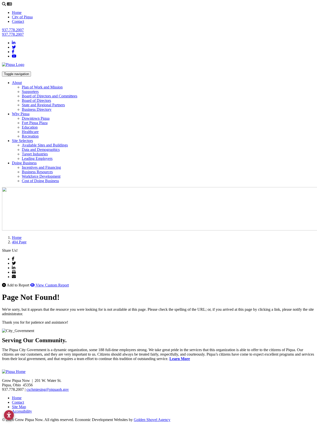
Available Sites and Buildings (45, 145)
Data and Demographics (41, 149)
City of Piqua (22, 17)
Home (17, 12)
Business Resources (37, 172)
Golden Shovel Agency (152, 420)
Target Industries (35, 154)
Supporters (30, 91)
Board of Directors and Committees (49, 96)
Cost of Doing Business (40, 181)
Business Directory (37, 109)
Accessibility (22, 411)
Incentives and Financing (41, 167)
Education (30, 127)
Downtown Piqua (36, 118)
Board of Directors (36, 100)
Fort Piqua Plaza (35, 123)
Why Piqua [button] (20, 114)
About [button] (17, 83)
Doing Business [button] (24, 163)
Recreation (30, 136)
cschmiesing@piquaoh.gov (47, 389)
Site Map (19, 407)
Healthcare (30, 132)
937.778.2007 (13, 30)
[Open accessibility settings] (9, 415)
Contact (18, 21)
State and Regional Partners (43, 105)
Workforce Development (41, 176)
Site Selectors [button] (22, 141)
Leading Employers (37, 158)
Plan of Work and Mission (42, 87)
